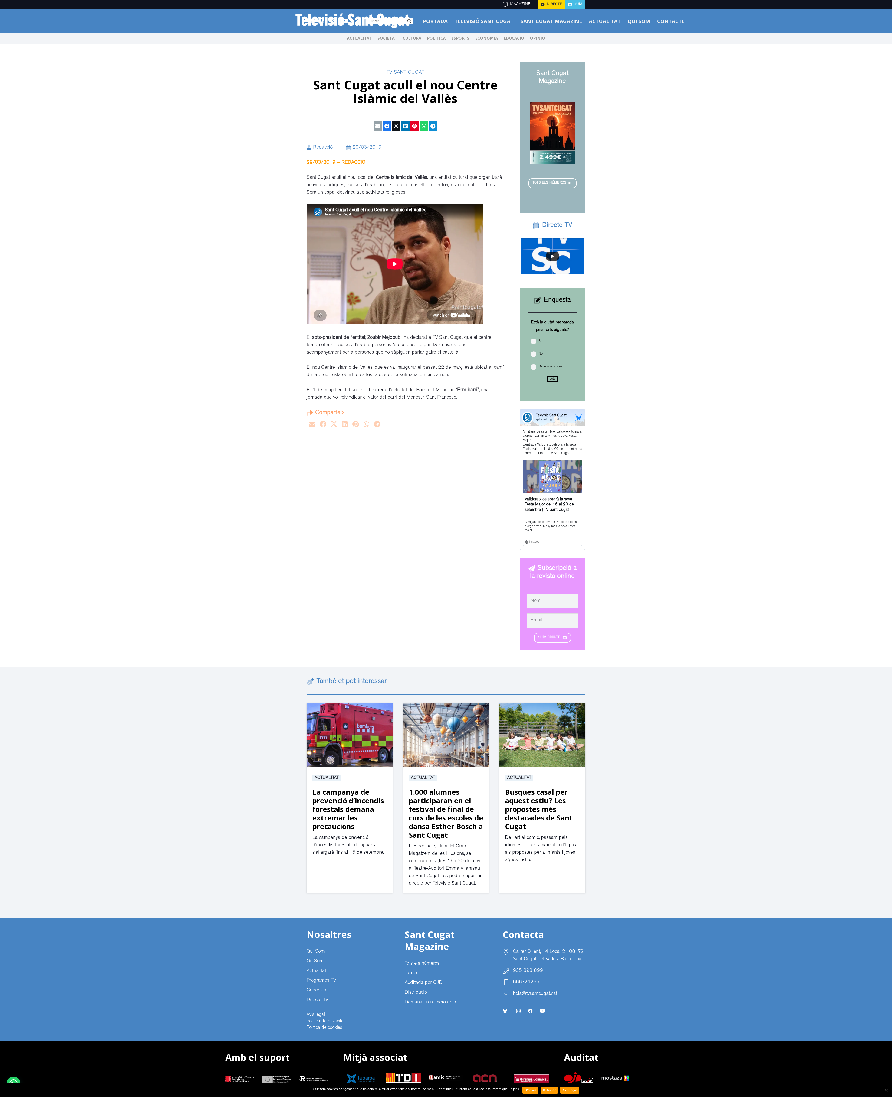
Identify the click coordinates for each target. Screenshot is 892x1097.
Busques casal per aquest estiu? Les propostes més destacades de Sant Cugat (539, 809)
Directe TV (317, 1000)
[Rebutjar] (886, 1090)
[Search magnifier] (409, 21)
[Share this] (387, 126)
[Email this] (378, 126)
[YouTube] (542, 1011)
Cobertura (317, 990)
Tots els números (422, 963)
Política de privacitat (326, 1021)
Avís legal (316, 1014)
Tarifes (412, 973)
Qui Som (316, 951)
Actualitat (327, 778)
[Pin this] (414, 126)
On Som (315, 961)
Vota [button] (552, 379)
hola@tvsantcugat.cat (535, 993)
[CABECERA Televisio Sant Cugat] (355, 21)
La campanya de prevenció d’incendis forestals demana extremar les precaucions (348, 809)
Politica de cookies (324, 1027)
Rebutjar (549, 1090)
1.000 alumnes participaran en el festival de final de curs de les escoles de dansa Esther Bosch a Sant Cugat (446, 813)
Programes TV (321, 980)
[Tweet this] (396, 126)
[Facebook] (530, 1011)
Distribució (416, 992)
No (541, 353)
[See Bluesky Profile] (578, 417)
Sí (540, 341)
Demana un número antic (431, 1002)
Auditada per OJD (424, 983)
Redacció (323, 147)
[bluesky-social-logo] (505, 1011)
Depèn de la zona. (551, 366)
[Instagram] (518, 1011)
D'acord (530, 1090)
